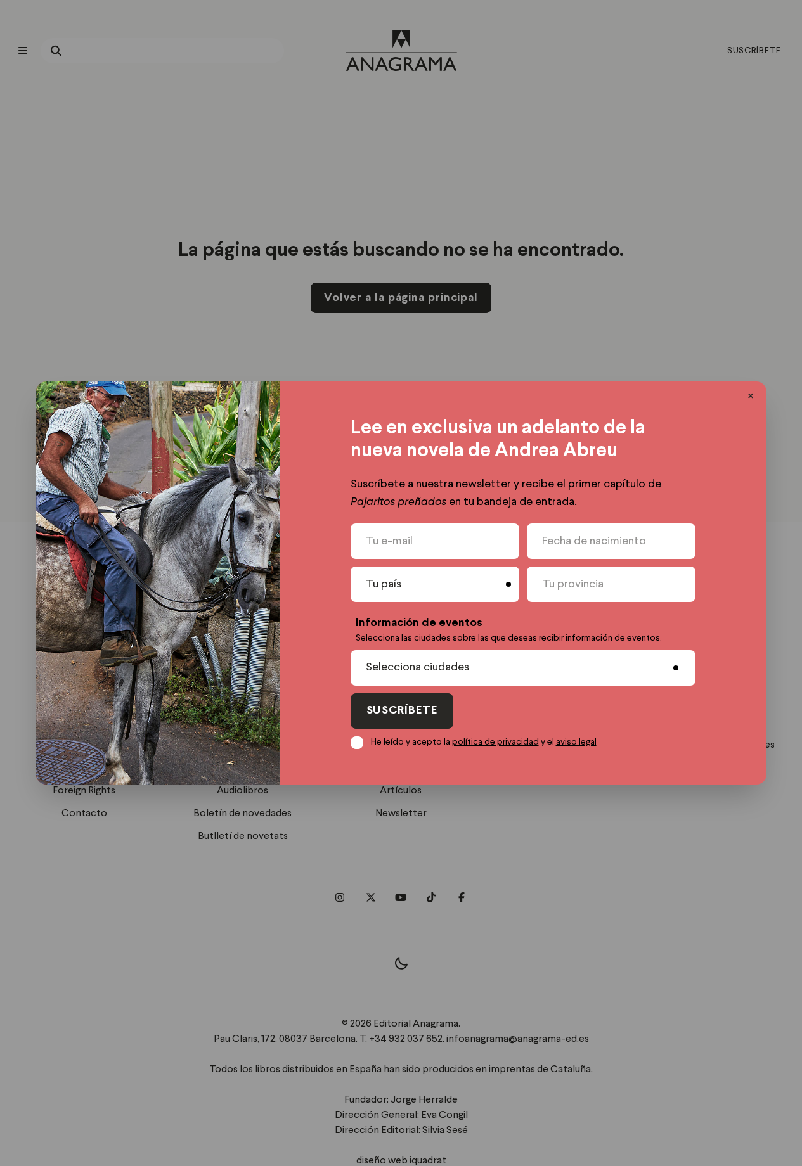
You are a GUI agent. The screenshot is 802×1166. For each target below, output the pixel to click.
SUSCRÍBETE (401, 710)
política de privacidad (495, 742)
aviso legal (576, 742)
